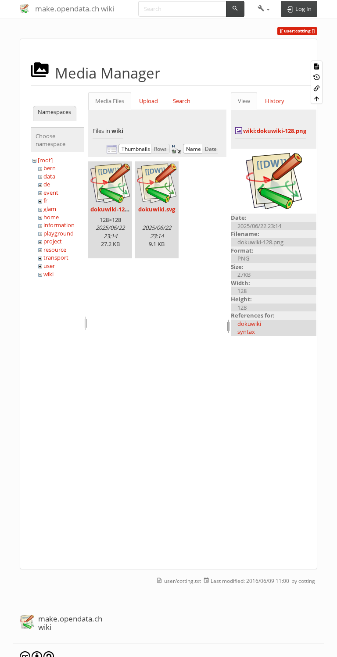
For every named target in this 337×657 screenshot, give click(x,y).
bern (49, 168)
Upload (148, 101)
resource (54, 250)
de (46, 184)
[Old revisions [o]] (316, 77)
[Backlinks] (316, 87)
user (49, 266)
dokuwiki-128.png (115, 209)
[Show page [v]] (316, 66)
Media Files (109, 101)
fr (45, 200)
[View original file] (274, 181)
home (51, 217)
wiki (48, 274)
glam (49, 209)
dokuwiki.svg (156, 209)
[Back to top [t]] (316, 98)
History (274, 101)
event (50, 192)
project (52, 241)
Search (181, 101)
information (59, 225)
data (49, 176)
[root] (45, 160)
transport (55, 257)
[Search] (235, 9)
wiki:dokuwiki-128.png (274, 131)
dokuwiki (249, 324)
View (244, 101)
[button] (264, 9)
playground (58, 233)
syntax (246, 332)
